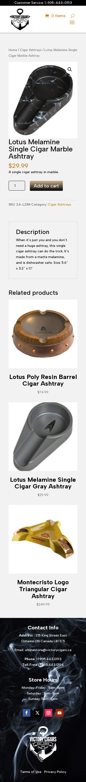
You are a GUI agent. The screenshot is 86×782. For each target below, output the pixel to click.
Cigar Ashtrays (31, 50)
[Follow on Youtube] (59, 713)
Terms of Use (30, 772)
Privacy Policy (55, 772)
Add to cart (46, 186)
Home (13, 50)
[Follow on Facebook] (26, 713)
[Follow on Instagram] (48, 713)
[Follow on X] (37, 713)
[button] (69, 69)
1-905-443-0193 (58, 3)
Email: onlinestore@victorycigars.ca (43, 650)
